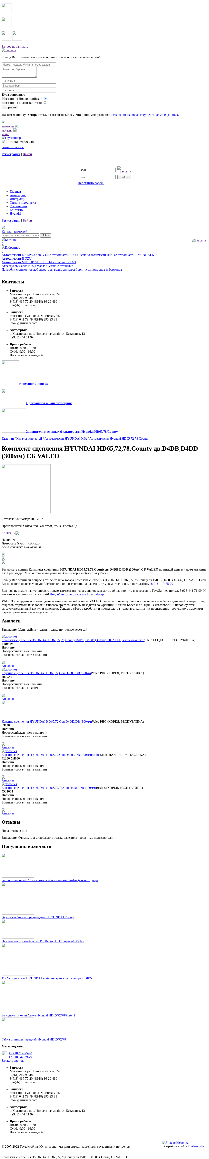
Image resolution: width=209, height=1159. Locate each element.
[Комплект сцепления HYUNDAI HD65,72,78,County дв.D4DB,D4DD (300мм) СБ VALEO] (26, 512)
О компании (18, 206)
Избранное (11, 249)
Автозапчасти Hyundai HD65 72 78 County (118, 438)
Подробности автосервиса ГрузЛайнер (77, 594)
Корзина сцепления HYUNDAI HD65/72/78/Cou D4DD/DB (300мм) (49, 787)
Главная (15, 191)
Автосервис (18, 195)
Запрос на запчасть (15, 46)
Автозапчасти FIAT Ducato (68, 255)
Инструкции (18, 199)
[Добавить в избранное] (17, 533)
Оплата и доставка (23, 202)
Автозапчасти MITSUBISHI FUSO (26, 262)
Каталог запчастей (14, 231)
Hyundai (15, 213)
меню (5, 134)
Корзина (9, 241)
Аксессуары (10, 266)
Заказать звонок (13, 147)
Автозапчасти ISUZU (17, 258)
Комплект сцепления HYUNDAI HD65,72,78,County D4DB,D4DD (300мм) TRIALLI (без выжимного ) (73, 640)
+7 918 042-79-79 (20, 1057)
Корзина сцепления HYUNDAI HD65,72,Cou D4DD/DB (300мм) (47, 673)
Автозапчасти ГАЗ (63, 262)
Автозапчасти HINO (101, 255)
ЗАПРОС (8, 533)
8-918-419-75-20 (162, 583)
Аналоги (8, 665)
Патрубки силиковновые (19, 269)
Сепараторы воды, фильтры (55, 269)
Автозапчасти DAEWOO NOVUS (25, 255)
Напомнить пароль (91, 183)
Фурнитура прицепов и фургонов (98, 269)
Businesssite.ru (197, 1146)
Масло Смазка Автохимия (55, 266)
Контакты (16, 210)
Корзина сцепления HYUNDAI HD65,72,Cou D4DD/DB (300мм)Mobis (51, 754)
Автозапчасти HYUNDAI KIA (136, 255)
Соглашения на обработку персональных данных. (144, 114)
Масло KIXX (27, 266)
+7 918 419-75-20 (20, 1053)
